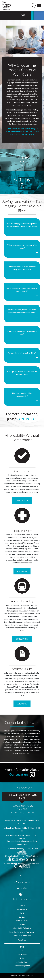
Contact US (22, 500)
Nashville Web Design (19, 975)
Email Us (23, 888)
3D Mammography (22, 965)
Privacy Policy (22, 920)
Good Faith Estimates (22, 928)
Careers (22, 924)
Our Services (22, 639)
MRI (22, 947)
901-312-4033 (24, 882)
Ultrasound (22, 954)
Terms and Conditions (22, 935)
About (22, 905)
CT (22, 950)
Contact (22, 917)
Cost (22, 913)
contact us (27, 419)
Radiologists (22, 909)
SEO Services (30, 975)
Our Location (18, 774)
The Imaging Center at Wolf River (22, 796)
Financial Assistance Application (22, 932)
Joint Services (22, 962)
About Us (22, 571)
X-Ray (22, 958)
